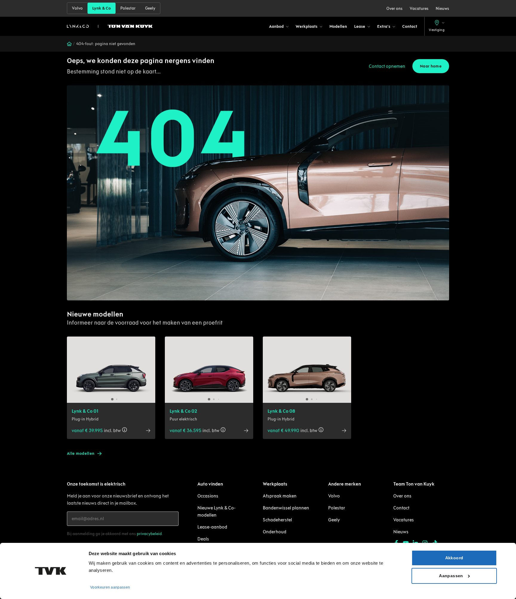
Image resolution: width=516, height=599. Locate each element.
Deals (203, 539)
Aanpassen (451, 575)
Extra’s (383, 26)
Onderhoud (274, 532)
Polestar (128, 8)
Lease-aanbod (212, 527)
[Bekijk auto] (111, 370)
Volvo (77, 8)
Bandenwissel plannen (286, 508)
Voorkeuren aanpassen (110, 587)
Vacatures (419, 8)
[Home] (69, 44)
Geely (150, 8)
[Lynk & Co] (110, 26)
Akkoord (454, 557)
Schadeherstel (277, 520)
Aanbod (276, 26)
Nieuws (442, 8)
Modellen (338, 26)
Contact (409, 26)
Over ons (394, 8)
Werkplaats (306, 26)
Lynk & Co (101, 8)
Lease (359, 26)
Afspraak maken (280, 496)
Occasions (207, 496)
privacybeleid (149, 533)
